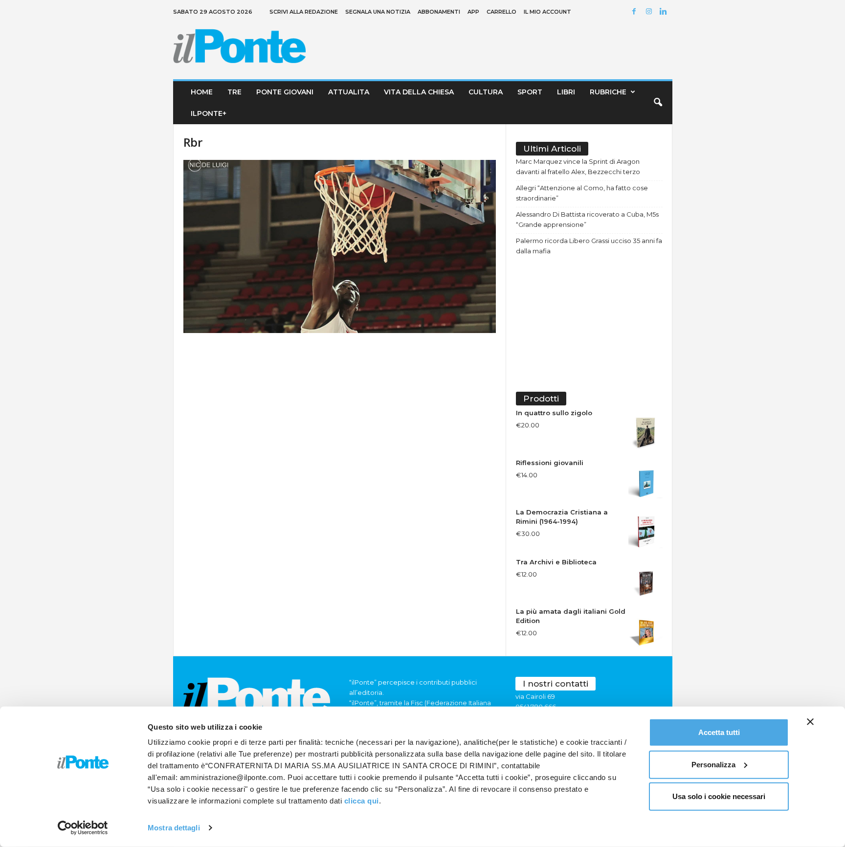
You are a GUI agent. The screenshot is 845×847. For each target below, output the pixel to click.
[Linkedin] (665, 12)
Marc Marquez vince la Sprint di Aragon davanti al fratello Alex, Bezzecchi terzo (578, 166)
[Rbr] (339, 246)
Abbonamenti (439, 11)
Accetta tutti (719, 732)
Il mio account (547, 11)
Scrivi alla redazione (303, 11)
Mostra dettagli (174, 828)
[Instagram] (650, 12)
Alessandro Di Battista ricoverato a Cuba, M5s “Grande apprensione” (587, 219)
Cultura (485, 92)
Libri (566, 92)
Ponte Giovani (284, 92)
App (473, 11)
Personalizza (713, 764)
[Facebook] (636, 12)
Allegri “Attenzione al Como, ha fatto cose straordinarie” (582, 193)
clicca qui (361, 801)
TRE (234, 92)
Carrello (501, 11)
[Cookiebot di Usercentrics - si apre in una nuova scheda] (83, 828)
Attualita (348, 92)
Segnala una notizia (377, 11)
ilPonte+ (208, 113)
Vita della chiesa (419, 92)
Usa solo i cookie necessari (718, 796)
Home (202, 92)
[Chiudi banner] (810, 721)
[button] (657, 102)
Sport (529, 92)
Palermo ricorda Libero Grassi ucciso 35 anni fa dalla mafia (589, 246)
